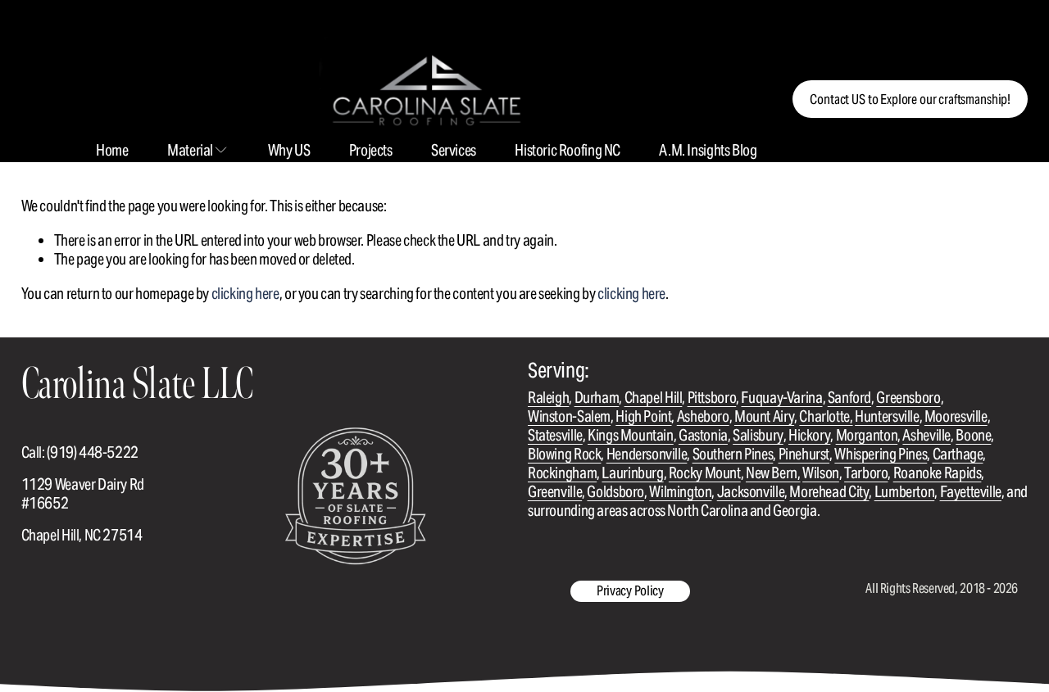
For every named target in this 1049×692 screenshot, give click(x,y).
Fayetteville (970, 491)
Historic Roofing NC (567, 150)
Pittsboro (712, 397)
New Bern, (773, 473)
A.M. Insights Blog (707, 150)
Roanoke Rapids (937, 473)
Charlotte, (825, 416)
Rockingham (562, 473)
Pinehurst (804, 454)
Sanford (849, 397)
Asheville (926, 435)
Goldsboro (615, 491)
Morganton (867, 435)
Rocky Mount (705, 473)
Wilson (820, 473)
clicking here (245, 293)
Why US (289, 150)
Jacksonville (750, 491)
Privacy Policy (630, 590)
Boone (973, 435)
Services (453, 150)
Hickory (809, 435)
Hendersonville (647, 454)
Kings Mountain (631, 435)
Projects (371, 150)
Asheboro (703, 416)
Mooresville (956, 416)
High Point (643, 416)
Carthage (958, 454)
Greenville (555, 491)
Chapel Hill (653, 397)
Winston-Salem (569, 416)
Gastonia (703, 435)
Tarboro (866, 473)
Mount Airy (764, 416)
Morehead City (829, 491)
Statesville (555, 435)
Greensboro (908, 397)
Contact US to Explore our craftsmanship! (910, 99)
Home (112, 150)
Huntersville (887, 416)
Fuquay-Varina (781, 397)
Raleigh (548, 397)
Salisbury (758, 435)
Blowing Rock (564, 454)
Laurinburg (632, 473)
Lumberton (904, 491)
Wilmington (680, 491)
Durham (597, 397)
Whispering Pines (880, 454)
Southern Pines (733, 454)
